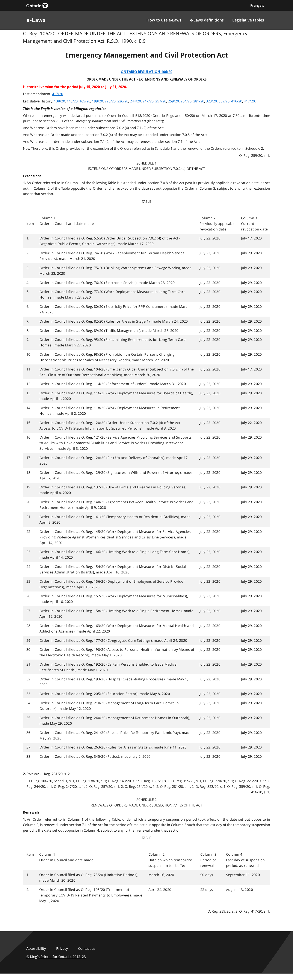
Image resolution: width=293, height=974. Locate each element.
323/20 (211, 101)
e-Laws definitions (207, 20)
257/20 (160, 101)
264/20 (186, 101)
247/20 (148, 101)
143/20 (72, 101)
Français (257, 5)
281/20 (198, 101)
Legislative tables (248, 20)
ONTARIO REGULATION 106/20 (146, 72)
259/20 (173, 101)
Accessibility (36, 948)
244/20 (135, 101)
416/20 (236, 101)
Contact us (86, 948)
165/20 (84, 101)
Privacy (62, 948)
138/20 (59, 101)
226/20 (122, 101)
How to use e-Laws (163, 20)
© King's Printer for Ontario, (56, 956)
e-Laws (35, 20)
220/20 (110, 101)
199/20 (97, 101)
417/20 (57, 93)
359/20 (224, 101)
